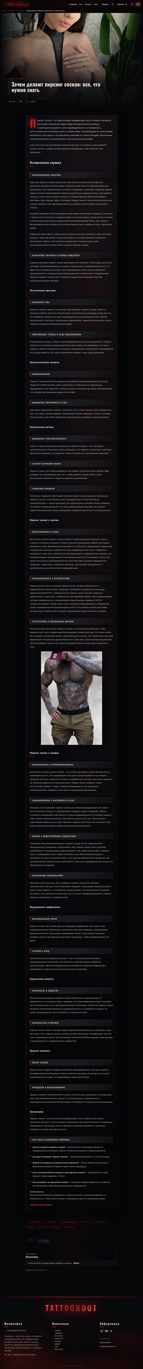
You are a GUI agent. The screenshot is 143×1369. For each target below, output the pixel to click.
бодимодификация (69, 1222)
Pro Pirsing (20, 11)
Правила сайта (105, 1342)
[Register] (137, 4)
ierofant (32, 101)
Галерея (58, 1333)
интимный (69, 1227)
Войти (76, 1263)
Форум (105, 4)
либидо (31, 1227)
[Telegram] (101, 1331)
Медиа (88, 4)
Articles (11, 11)
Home (4, 11)
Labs (96, 4)
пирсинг (51, 1222)
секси (85, 1222)
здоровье (55, 1227)
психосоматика (35, 1222)
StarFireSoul (99, 1222)
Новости (59, 1339)
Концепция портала (16, 1330)
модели (42, 1227)
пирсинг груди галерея (41, 1205)
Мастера (59, 1336)
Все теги (59, 1349)
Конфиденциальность (108, 1346)
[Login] (132, 4)
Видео (58, 1344)
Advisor (122, 4)
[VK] (106, 1331)
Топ (80, 4)
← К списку (44, 1241)
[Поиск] (112, 4)
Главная (73, 4)
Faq (56, 1347)
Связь (57, 1330)
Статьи (58, 1341)
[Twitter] (111, 1331)
